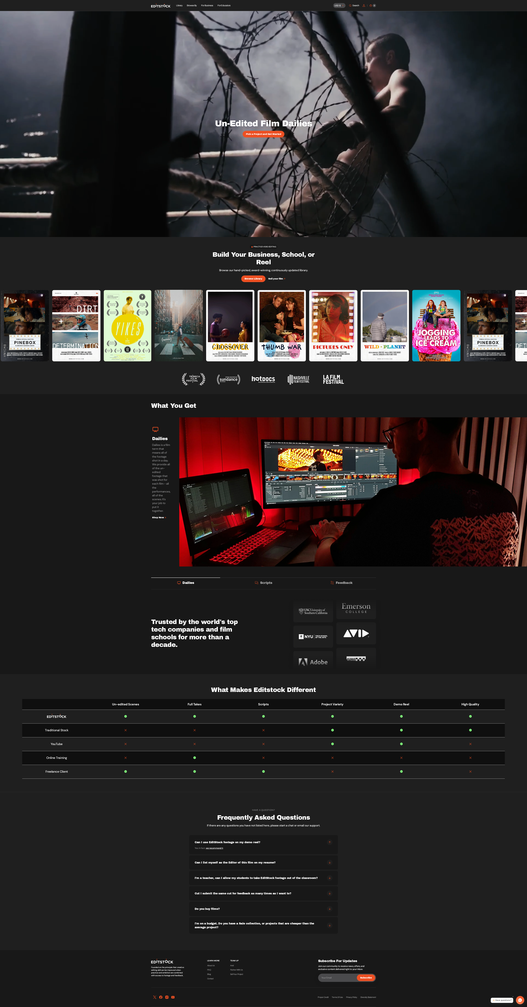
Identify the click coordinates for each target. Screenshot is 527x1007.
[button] (354, 5)
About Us (211, 966)
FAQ (209, 970)
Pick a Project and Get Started (263, 134)
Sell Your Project (236, 974)
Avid (232, 966)
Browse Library (253, 279)
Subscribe (366, 978)
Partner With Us (236, 970)
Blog (209, 974)
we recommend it (214, 848)
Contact (210, 979)
